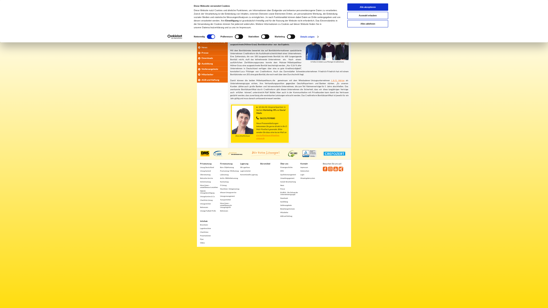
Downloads (207, 58)
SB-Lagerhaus (245, 167)
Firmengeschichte (286, 167)
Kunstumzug (224, 182)
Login (302, 175)
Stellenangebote (210, 69)
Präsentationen (205, 236)
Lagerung (244, 163)
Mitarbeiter (207, 74)
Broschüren (204, 225)
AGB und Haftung (210, 79)
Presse (205, 52)
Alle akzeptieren (368, 7)
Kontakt (304, 163)
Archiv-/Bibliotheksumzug (229, 178)
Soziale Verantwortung (288, 182)
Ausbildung (207, 63)
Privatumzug (205, 163)
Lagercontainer (245, 171)
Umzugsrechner (205, 204)
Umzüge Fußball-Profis (208, 211)
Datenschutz (304, 171)
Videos (202, 243)
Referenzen (204, 207)
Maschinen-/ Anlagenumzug (229, 189)
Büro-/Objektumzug (227, 167)
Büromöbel (265, 163)
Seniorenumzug (205, 182)
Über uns (284, 163)
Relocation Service (206, 178)
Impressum (304, 167)
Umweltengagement (287, 178)
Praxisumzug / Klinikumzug (229, 171)
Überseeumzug (205, 175)
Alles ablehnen (367, 24)
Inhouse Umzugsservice (228, 192)
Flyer (202, 239)
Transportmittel (225, 200)
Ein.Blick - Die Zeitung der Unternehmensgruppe (289, 193)
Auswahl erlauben (368, 15)
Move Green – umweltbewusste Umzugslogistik (226, 205)
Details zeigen (307, 37)
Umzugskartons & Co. (207, 196)
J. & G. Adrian (337, 80)
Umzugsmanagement (227, 196)
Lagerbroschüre (205, 228)
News (204, 47)
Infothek (204, 221)
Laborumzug (224, 175)
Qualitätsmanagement (288, 175)
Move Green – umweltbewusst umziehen (209, 186)
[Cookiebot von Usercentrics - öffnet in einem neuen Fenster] (174, 37)
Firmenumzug (226, 163)
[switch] (239, 36)
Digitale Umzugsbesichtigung (207, 192)
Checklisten (204, 232)
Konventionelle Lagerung (249, 175)
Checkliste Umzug (206, 200)
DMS (282, 171)
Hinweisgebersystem (307, 178)
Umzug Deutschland (207, 167)
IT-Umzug (223, 185)
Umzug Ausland (205, 171)
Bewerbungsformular (287, 209)
